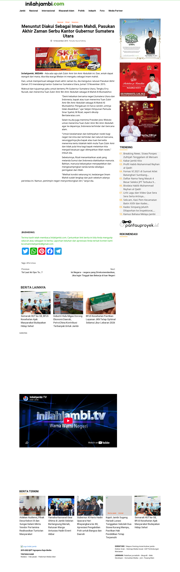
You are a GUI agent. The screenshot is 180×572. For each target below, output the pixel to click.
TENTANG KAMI (27, 554)
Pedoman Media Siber (47, 557)
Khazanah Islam (66, 11)
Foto (102, 11)
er (119, 549)
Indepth (92, 11)
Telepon (129, 546)
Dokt (117, 549)
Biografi (144, 555)
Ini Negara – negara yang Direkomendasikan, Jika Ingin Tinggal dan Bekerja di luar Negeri (93, 272)
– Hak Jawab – (32, 557)
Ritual (67, 22)
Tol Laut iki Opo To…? (32, 271)
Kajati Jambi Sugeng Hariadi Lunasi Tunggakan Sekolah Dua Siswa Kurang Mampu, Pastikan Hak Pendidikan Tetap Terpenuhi (118, 527)
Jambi (22, 11)
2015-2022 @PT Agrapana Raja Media (36, 550)
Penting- (135, 546)
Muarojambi (36, 513)
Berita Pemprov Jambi (86, 510)
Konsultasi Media (131, 558)
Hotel (141, 546)
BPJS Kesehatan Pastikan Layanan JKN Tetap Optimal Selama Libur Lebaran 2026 (101, 319)
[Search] (159, 10)
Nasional (33, 11)
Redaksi (24, 557)
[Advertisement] (41, 135)
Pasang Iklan (149, 558)
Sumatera (75, 22)
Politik (81, 11)
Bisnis (57, 312)
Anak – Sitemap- (126, 549)
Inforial (81, 513)
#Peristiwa (31, 263)
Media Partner (116, 11)
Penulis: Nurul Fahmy (77, 41)
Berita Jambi (25, 513)
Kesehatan (26, 312)
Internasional (48, 11)
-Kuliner (146, 546)
